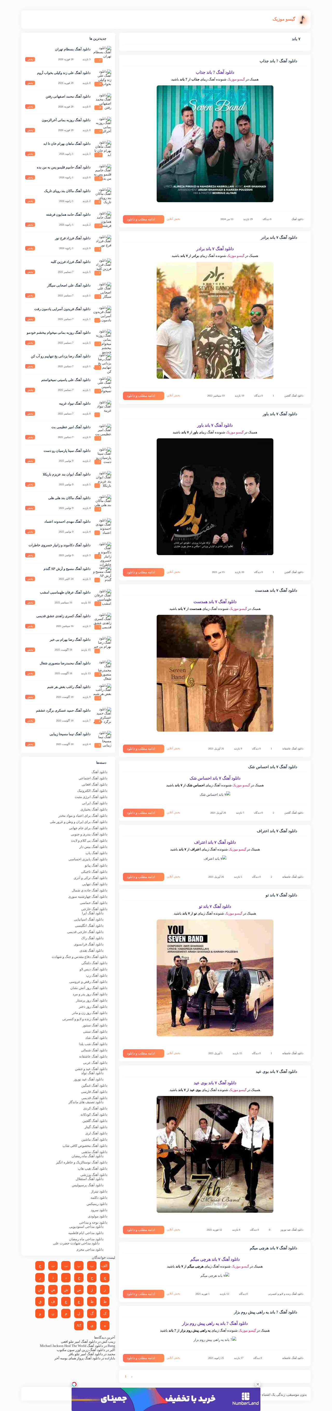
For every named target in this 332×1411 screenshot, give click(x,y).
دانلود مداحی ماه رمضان (86, 1239)
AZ (79, 1325)
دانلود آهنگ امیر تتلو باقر (85, 1354)
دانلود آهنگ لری (96, 1133)
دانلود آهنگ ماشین (94, 1139)
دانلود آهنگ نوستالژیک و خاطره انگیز (81, 1162)
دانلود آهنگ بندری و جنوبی (89, 834)
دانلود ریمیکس (97, 1204)
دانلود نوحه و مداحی (93, 1222)
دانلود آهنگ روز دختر (93, 1006)
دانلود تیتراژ (99, 1191)
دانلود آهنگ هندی (91, 950)
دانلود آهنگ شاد (96, 1038)
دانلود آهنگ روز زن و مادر (89, 1013)
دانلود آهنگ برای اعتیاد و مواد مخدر (82, 815)
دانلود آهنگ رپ (96, 975)
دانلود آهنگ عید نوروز (291, 1229)
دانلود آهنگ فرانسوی (88, 944)
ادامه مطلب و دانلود (141, 219)
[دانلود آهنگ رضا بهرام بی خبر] (102, 645)
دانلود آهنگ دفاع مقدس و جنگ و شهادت (79, 957)
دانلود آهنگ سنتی (95, 1031)
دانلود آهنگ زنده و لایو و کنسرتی (285, 1293)
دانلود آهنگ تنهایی (94, 884)
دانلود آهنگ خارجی (94, 909)
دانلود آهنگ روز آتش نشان (88, 988)
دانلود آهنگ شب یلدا (93, 1044)
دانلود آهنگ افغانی (94, 784)
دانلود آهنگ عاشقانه (292, 748)
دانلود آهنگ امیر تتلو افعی (79, 1342)
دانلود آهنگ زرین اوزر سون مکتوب (81, 1350)
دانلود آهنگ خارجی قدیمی (85, 932)
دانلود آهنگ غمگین (94, 1085)
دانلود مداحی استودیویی (86, 1227)
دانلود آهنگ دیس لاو (93, 969)
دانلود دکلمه (99, 1197)
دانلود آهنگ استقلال (89, 1179)
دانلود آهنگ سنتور (94, 1025)
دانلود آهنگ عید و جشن (91, 1069)
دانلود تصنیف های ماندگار (85, 1102)
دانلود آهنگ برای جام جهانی (88, 828)
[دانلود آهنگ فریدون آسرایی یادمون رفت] (102, 315)
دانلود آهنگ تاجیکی (94, 872)
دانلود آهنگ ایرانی (94, 803)
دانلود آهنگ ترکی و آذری (90, 878)
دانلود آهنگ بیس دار (93, 847)
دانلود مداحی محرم (90, 1249)
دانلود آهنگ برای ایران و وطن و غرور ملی (78, 822)
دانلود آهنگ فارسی (94, 1092)
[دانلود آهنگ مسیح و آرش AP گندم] (102, 574)
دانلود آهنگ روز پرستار (91, 1000)
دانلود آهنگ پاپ (96, 853)
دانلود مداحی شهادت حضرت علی (76, 1243)
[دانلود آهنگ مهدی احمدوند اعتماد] (102, 527)
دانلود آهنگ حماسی (93, 903)
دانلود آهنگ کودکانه (93, 1114)
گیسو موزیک (236, 79)
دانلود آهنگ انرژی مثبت (91, 797)
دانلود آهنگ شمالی (94, 1050)
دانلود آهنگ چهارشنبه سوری (87, 896)
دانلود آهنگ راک (92, 938)
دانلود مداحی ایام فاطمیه (85, 1233)
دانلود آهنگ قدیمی (94, 1098)
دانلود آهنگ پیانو (96, 865)
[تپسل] (74, 1384)
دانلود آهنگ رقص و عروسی (88, 982)
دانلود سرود (99, 1210)
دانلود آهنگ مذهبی (94, 1152)
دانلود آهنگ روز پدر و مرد (90, 994)
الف (104, 1266)
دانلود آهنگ (297, 219)
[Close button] (257, 1384)
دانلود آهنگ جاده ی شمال (89, 890)
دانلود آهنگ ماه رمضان (87, 1156)
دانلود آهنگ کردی (95, 1108)
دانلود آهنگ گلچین (293, 395)
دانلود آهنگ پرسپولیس (87, 1185)
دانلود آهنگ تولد (92, 1073)
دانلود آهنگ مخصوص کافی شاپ (85, 1146)
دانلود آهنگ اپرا (92, 913)
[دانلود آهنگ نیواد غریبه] (102, 409)
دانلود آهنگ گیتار (96, 1127)
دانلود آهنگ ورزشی (93, 1175)
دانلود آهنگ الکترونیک (92, 791)
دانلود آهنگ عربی (95, 1063)
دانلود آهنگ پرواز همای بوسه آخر (77, 1358)
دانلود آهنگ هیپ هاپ (92, 1168)
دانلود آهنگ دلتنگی (94, 963)
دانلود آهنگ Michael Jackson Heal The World (71, 1346)
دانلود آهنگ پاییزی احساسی (87, 859)
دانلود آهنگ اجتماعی (93, 778)
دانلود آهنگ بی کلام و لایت (89, 840)
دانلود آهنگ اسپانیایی (88, 919)
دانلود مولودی (97, 1216)
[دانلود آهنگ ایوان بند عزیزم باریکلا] (102, 480)
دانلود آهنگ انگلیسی (89, 926)
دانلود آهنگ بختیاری (93, 809)
